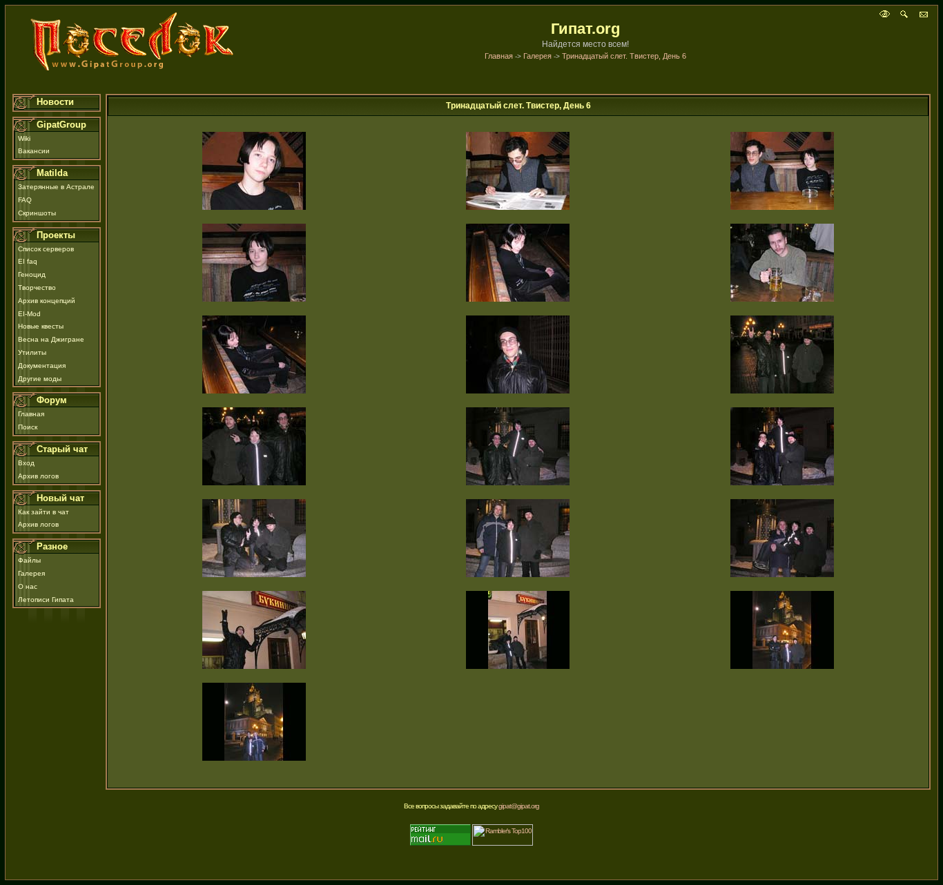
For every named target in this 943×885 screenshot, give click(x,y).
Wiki (24, 138)
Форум (52, 400)
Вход (26, 463)
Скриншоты (37, 213)
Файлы (29, 560)
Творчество (37, 287)
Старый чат (62, 449)
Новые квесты (41, 326)
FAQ (25, 200)
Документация (42, 365)
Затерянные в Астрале (56, 187)
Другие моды (39, 378)
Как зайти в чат (43, 512)
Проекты (56, 235)
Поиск (27, 427)
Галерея (537, 56)
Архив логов (38, 476)
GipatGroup (61, 124)
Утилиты (32, 352)
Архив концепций (46, 300)
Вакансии (34, 151)
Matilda (52, 173)
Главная (499, 56)
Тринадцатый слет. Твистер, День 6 (624, 56)
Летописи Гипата (46, 599)
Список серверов (46, 249)
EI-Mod (29, 314)
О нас (27, 586)
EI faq (27, 261)
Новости (55, 102)
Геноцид (32, 274)
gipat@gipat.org (518, 806)
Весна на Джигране (51, 339)
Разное (52, 546)
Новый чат (60, 498)
